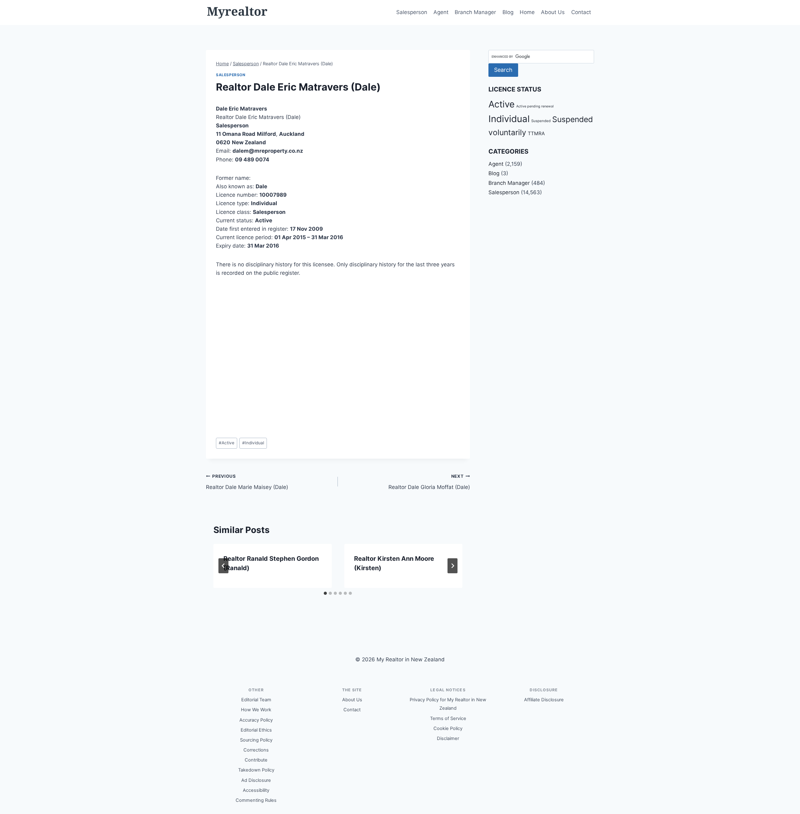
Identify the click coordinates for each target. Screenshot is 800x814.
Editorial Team (256, 700)
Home (527, 12)
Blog (507, 12)
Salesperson (411, 12)
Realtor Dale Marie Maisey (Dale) (247, 482)
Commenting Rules (256, 800)
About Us (553, 12)
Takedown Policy (256, 770)
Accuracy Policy (256, 720)
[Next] (453, 565)
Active (226, 442)
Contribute (256, 760)
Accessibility (256, 790)
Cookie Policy (447, 728)
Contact (581, 12)
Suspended (541, 121)
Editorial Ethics (256, 730)
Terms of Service (448, 718)
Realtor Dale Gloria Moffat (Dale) (429, 482)
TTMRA (536, 133)
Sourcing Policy (256, 740)
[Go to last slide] (223, 565)
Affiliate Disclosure (544, 700)
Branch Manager (475, 12)
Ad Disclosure (256, 780)
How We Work (256, 710)
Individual (253, 442)
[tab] (325, 593)
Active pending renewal (535, 106)
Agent (440, 12)
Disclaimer (448, 738)
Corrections (256, 750)
